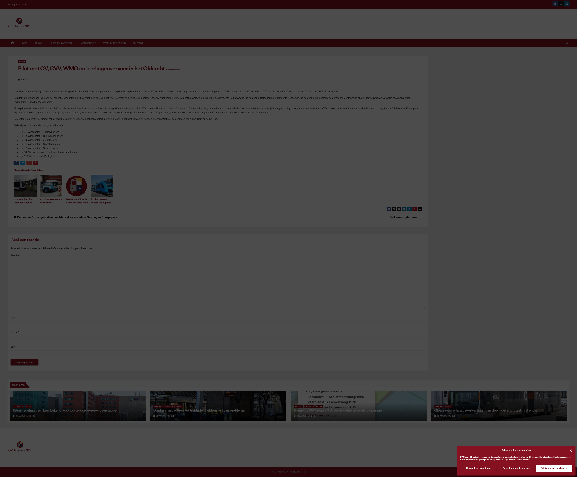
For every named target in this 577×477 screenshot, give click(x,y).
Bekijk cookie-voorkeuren (554, 468)
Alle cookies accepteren (478, 468)
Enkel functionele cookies (516, 468)
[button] (570, 450)
